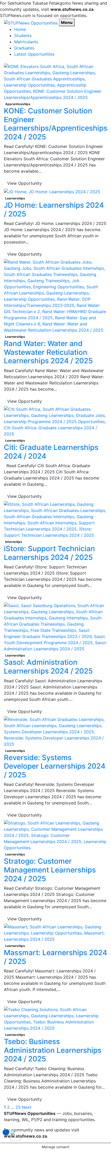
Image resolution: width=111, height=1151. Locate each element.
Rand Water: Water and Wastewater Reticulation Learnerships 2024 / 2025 (48, 352)
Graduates (24, 48)
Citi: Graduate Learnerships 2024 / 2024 (51, 451)
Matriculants (26, 41)
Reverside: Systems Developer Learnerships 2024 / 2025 (54, 766)
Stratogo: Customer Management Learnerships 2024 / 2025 (50, 870)
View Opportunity (24, 183)
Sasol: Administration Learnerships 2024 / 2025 (48, 666)
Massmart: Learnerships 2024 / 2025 (55, 957)
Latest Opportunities (34, 54)
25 (18, 1107)
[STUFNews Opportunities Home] (31, 22)
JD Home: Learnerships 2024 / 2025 (54, 209)
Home (20, 29)
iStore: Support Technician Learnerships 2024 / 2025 (49, 553)
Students (22, 35)
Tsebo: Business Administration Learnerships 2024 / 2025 (52, 1050)
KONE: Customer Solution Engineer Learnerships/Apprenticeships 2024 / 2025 (55, 123)
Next (26, 1107)
